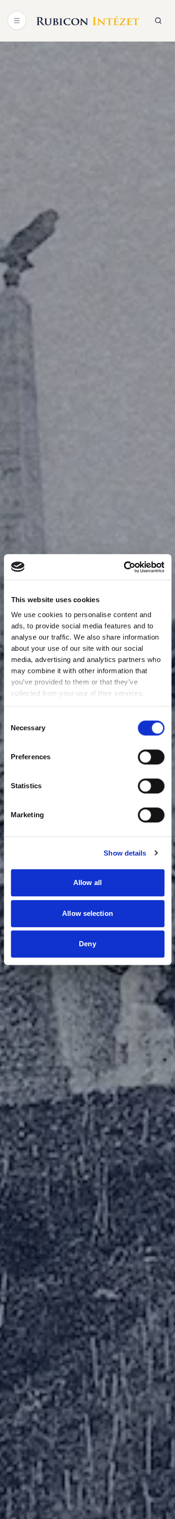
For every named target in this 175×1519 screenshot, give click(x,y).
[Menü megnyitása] (16, 20)
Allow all (87, 882)
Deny (87, 944)
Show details (125, 853)
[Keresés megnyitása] (158, 20)
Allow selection (87, 913)
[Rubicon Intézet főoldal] (87, 21)
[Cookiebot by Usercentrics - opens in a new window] (124, 567)
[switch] (151, 756)
